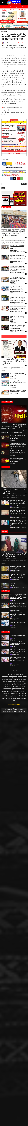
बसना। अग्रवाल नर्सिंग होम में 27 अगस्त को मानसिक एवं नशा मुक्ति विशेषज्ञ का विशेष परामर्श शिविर (18, 304)
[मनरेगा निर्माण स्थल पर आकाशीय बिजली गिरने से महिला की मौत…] (14, 540)
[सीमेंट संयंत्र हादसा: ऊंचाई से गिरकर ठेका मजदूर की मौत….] (14, 475)
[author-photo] (2, 234)
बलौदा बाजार (4, 483)
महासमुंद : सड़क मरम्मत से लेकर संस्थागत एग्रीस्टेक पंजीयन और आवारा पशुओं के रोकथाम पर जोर (17, 275)
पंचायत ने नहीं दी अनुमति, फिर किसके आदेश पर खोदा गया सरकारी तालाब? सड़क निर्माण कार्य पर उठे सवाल (17, 572)
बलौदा (12, 317)
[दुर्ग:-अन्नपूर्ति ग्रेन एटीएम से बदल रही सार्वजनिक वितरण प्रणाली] (5, 633)
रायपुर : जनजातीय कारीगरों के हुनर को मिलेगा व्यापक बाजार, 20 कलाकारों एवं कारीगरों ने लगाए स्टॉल (18, 639)
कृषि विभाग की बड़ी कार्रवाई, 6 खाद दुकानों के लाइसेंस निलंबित (17, 563)
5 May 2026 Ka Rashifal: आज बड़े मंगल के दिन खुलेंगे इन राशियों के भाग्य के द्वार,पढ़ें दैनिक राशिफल (17, 433)
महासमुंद (3, 223)
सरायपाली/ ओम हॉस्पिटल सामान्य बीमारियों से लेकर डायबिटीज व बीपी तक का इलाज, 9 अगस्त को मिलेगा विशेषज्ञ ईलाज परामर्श (18, 379)
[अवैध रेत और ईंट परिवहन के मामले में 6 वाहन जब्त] (5, 582)
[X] (14, 174)
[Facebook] (11, 174)
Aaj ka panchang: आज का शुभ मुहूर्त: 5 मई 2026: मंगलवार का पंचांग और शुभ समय (13, 422)
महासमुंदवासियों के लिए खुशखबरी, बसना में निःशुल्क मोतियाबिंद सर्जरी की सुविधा (18, 371)
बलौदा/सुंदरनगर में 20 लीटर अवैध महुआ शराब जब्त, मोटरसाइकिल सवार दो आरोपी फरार (18, 314)
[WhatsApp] (21, 174)
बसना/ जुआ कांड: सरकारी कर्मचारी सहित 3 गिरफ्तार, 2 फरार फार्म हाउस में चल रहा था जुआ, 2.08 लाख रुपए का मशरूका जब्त (18, 254)
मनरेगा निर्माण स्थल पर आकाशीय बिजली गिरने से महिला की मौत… (13, 551)
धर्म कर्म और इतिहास (4, 418)
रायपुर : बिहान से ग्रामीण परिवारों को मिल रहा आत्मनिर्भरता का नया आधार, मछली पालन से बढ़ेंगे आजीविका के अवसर (17, 656)
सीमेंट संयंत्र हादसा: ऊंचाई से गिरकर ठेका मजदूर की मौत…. (13, 487)
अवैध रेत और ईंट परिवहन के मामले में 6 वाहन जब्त (18, 580)
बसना (11, 258)
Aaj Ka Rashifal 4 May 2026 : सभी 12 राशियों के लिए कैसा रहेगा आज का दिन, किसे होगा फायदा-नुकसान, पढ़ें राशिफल (17, 448)
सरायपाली (12, 268)
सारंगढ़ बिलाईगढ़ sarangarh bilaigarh (8, 548)
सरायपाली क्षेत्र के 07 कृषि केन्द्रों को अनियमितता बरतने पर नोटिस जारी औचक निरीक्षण (17, 243)
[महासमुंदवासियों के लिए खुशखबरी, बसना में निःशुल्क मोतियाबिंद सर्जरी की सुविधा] (5, 371)
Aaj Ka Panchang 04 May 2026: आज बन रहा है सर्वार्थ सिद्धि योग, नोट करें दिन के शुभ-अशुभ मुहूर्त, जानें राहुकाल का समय (18, 441)
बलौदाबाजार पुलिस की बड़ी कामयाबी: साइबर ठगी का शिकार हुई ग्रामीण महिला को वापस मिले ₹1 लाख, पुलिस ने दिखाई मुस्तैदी (18, 519)
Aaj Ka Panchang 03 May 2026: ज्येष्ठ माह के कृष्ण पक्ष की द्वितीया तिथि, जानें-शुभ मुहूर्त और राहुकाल (18, 456)
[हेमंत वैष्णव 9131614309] (3, 43)
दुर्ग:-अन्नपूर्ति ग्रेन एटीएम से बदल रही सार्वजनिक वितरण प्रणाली (17, 632)
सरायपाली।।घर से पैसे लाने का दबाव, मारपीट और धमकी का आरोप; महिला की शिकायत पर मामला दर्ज (18, 323)
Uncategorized (13, 246)
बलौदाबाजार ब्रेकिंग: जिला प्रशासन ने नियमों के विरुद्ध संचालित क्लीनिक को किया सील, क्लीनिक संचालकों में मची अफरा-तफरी (18, 509)
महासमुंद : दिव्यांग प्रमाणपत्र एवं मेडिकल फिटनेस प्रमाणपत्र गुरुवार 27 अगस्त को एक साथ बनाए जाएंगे (17, 284)
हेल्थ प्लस (3, 9)
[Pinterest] (18, 174)
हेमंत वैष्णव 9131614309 (10, 43)
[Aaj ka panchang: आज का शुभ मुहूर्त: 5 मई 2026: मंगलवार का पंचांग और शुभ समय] (14, 410)
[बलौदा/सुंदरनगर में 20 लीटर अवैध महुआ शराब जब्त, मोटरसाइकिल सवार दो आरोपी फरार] (5, 314)
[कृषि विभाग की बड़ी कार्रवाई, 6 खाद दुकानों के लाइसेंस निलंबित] (5, 564)
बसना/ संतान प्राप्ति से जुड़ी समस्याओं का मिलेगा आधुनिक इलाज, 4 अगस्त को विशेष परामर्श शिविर (18, 388)
